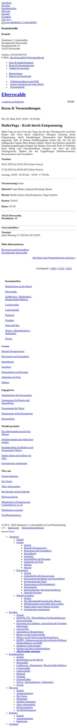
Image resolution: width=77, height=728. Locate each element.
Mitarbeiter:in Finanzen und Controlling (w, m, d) (15, 503)
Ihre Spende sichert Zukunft (15, 491)
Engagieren (22, 570)
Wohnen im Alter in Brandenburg (33, 648)
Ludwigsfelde (12, 310)
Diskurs (5, 382)
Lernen (20, 542)
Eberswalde (11, 291)
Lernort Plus (22, 629)
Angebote (14, 536)
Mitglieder (21, 699)
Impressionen (15, 73)
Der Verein (6, 481)
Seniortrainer (8, 418)
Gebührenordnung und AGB (24, 81)
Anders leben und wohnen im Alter (41, 606)
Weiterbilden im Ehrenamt (14, 372)
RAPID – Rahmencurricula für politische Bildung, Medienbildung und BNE (41, 641)
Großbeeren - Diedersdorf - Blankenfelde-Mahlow (18, 298)
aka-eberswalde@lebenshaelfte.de (27, 57)
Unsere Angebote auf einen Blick (27, 84)
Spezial (27, 567)
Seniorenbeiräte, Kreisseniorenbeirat (42, 590)
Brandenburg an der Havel (18, 286)
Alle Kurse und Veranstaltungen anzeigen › (54, 257)
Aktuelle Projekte (33, 592)
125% (69, 268)
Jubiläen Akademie (26, 701)
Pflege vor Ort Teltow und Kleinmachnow (37, 637)
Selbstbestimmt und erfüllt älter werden (44, 604)
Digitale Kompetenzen (12, 351)
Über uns (13, 687)
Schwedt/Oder (12, 325)
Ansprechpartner (9, 476)
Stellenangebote (9, 497)
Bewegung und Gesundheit (15, 249)
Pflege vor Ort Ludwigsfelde (30, 634)
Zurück (20, 539)
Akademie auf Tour (11, 377)
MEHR (71, 101)
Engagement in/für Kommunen (17, 413)
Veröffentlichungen (11, 515)
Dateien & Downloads (20, 76)
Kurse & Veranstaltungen (21, 65)
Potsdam (9, 320)
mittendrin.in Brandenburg (30, 632)
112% (61, 268)
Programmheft (17, 87)
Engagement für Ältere (12, 408)
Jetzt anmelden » (10, 227)
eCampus (13, 724)
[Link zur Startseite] (19, 22)
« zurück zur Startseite (12, 101)
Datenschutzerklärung (33, 528)
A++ (9, 19)
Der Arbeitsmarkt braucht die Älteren (42, 601)
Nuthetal (9, 315)
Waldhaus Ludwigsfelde (28, 646)
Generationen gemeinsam (14, 463)
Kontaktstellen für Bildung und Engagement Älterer (17, 449)
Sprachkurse (7, 361)
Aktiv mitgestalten (10, 486)
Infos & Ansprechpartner (21, 62)
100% (53, 268)
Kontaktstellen (16, 654)
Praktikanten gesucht (12, 510)
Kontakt (13, 713)
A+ (4, 19)
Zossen (8, 338)
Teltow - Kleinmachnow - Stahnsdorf (34, 682)
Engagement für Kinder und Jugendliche (44, 578)
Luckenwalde (12, 304)
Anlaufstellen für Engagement (16, 395)
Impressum (13, 528)
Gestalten (6, 367)
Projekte (13, 612)
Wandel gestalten (25, 595)
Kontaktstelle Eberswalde (14, 252)
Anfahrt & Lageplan (19, 68)
